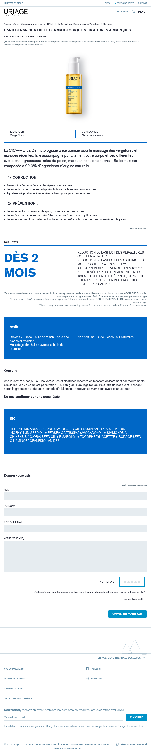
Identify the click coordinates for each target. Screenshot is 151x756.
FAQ (41, 744)
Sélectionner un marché (133, 744)
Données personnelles (81, 744)
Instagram (96, 678)
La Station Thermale (14, 678)
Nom (7, 489)
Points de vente (125, 3)
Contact (142, 3)
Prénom (9, 506)
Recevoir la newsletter (134, 599)
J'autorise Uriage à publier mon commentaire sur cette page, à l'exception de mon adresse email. (89, 592)
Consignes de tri (71, 748)
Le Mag (107, 3)
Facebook (96, 669)
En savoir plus (137, 592)
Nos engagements (14, 669)
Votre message (14, 538)
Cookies (101, 744)
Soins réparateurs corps (33, 24)
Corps (16, 24)
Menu (141, 11)
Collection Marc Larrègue (18, 698)
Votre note (107, 581)
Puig (56, 748)
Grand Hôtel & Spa (14, 688)
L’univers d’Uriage (13, 3)
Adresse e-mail (13, 522)
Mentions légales (55, 744)
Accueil (7, 24)
